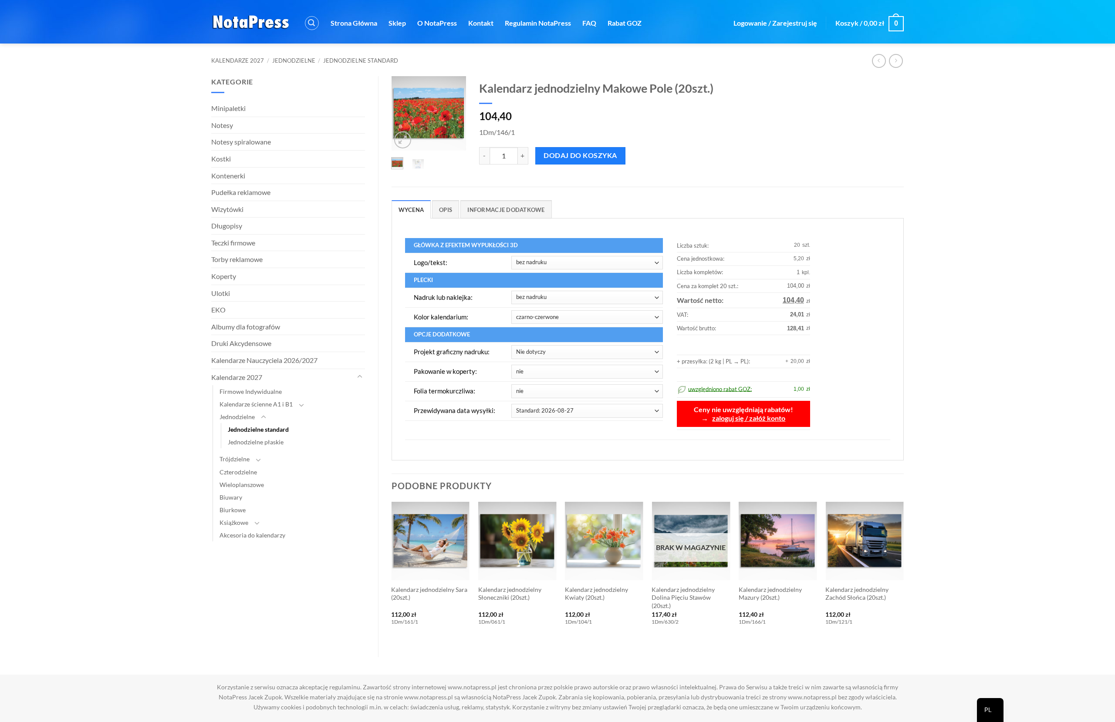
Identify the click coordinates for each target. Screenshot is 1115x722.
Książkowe (234, 522)
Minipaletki (228, 108)
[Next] (453, 114)
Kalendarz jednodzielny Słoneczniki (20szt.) (509, 593)
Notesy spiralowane (241, 142)
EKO (218, 310)
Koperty (223, 276)
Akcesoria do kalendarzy (252, 535)
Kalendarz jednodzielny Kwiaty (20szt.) (596, 593)
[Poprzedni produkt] (895, 60)
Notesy (222, 125)
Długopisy (226, 226)
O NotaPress (437, 23)
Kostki (221, 158)
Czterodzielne (238, 472)
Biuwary (231, 497)
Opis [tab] (445, 209)
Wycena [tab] (411, 209)
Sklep (397, 23)
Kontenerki (228, 175)
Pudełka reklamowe (240, 192)
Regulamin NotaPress (538, 23)
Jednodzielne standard (360, 60)
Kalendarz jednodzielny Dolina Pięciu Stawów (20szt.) (683, 597)
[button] (312, 23)
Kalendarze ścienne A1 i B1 (256, 404)
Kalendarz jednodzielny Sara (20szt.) (429, 593)
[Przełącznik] (360, 377)
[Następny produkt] (878, 60)
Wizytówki (227, 209)
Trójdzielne (235, 459)
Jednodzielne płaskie (256, 442)
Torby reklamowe (237, 259)
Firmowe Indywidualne (251, 391)
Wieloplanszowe (242, 484)
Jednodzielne (293, 60)
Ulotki (220, 293)
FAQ (589, 23)
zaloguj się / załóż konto (748, 418)
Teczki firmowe (233, 242)
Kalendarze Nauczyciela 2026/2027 (264, 360)
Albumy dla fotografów (245, 326)
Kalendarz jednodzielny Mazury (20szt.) (770, 593)
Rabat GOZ (625, 23)
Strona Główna (354, 23)
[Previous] (404, 114)
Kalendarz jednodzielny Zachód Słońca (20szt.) (857, 593)
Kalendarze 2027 (237, 60)
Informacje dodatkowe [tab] (505, 209)
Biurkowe (233, 510)
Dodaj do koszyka (580, 155)
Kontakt (480, 23)
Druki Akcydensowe (241, 343)
